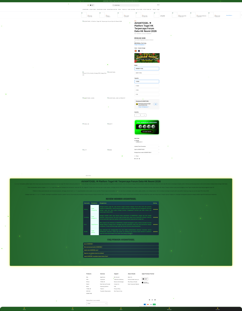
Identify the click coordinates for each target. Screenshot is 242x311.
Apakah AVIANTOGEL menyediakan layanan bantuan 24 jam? (96, 256)
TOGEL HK (124, 9)
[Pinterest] (139, 159)
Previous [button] (83, 1)
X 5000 (137, 81)
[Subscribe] (105, 303)
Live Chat (218, 309)
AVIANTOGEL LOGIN (101, 9)
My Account (116, 277)
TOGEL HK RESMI (131, 9)
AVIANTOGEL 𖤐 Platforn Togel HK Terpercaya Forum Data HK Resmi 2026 (121, 1)
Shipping (142, 39)
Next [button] (158, 1)
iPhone (87, 281)
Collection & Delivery (119, 279)
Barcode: (144, 33)
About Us (130, 277)
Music (87, 286)
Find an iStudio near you (133, 279)
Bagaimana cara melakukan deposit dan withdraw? (94, 253)
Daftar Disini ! (136, 1)
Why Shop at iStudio (132, 281)
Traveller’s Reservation (105, 291)
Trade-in (102, 288)
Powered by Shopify (152, 306)
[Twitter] (137, 159)
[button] (86, 9)
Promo (24, 309)
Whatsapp (169, 309)
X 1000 (137, 85)
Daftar (121, 309)
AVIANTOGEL (86, 9)
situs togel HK (38, 194)
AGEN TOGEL (139, 73)
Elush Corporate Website (133, 284)
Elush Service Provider (105, 284)
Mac (87, 277)
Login (73, 309)
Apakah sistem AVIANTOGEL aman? (91, 250)
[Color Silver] (142, 51)
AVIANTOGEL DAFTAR (112, 9)
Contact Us (116, 284)
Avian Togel (49, 187)
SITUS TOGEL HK (147, 9)
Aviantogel (17, 183)
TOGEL (119, 9)
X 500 (137, 90)
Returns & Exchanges (119, 281)
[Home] (85, 5)
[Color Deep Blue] (139, 51)
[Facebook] (135, 159)
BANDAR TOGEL (139, 68)
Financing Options (104, 286)
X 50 (137, 94)
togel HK (75, 191)
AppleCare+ (102, 277)
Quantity (136, 112)
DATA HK (88, 291)
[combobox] (126, 5)
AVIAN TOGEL (92, 9)
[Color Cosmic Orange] (135, 51)
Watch (87, 284)
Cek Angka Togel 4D (146, 131)
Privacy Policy (117, 288)
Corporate (102, 279)
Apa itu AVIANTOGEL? (88, 243)
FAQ (115, 286)
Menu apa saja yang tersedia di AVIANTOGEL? (93, 247)
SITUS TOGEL (139, 9)
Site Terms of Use (118, 291)
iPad (87, 279)
